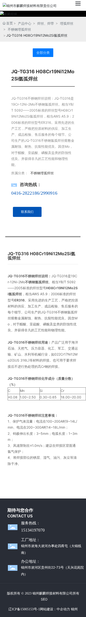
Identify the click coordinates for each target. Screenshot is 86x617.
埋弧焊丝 (66, 23)
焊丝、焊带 (45, 23)
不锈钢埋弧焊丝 (19, 29)
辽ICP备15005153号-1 (24, 609)
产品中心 (24, 23)
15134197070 (33, 530)
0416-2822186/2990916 (34, 193)
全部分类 (43, 53)
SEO (44, 599)
